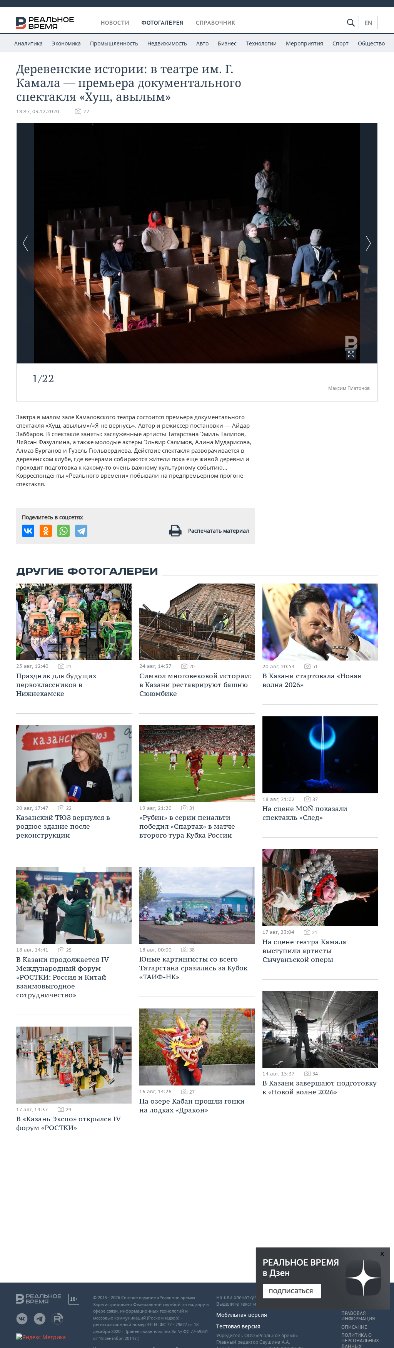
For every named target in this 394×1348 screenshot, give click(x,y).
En (368, 23)
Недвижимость (167, 43)
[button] (351, 354)
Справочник (215, 22)
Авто (202, 43)
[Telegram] (81, 531)
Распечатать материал (218, 530)
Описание (354, 1327)
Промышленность (114, 43)
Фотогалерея (163, 22)
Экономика (66, 43)
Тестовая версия (238, 1326)
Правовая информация (358, 1316)
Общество (371, 43)
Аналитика (28, 43)
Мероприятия (304, 43)
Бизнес (227, 43)
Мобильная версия (241, 1314)
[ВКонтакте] (28, 531)
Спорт (340, 43)
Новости (115, 22)
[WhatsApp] (63, 531)
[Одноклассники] (46, 531)
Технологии (261, 43)
